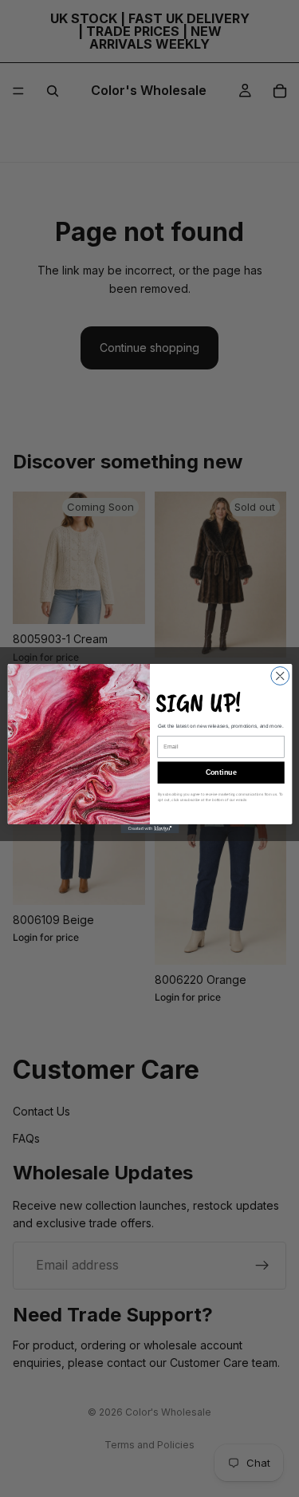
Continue (220, 772)
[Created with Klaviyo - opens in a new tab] (149, 828)
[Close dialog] (279, 676)
